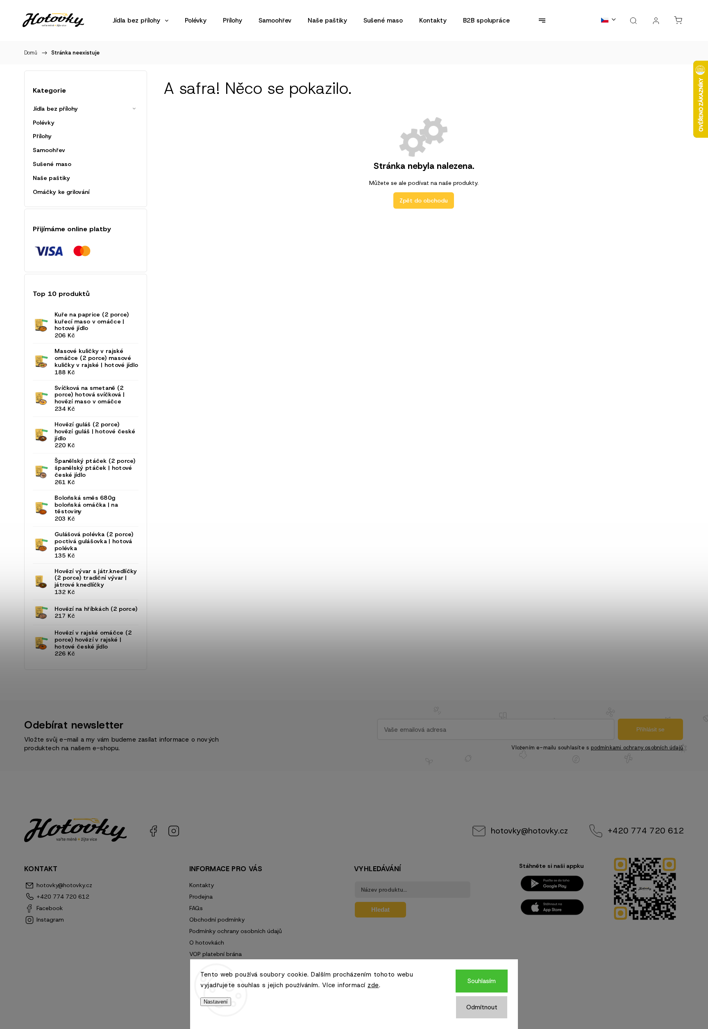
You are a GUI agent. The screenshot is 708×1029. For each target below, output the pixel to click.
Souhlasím (481, 981)
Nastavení (216, 1002)
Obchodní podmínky (217, 919)
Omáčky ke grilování (61, 192)
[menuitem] (140, 20)
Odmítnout (481, 1007)
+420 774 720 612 (646, 830)
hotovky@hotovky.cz (529, 830)
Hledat (380, 909)
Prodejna (201, 896)
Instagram (174, 831)
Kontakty (201, 885)
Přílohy (42, 136)
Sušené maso (52, 164)
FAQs (196, 908)
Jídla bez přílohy (55, 108)
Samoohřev (49, 150)
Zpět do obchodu (423, 200)
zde (373, 985)
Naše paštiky (51, 178)
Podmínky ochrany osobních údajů (235, 931)
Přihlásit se (650, 729)
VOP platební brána (215, 954)
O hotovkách (206, 942)
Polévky (43, 122)
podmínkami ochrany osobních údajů (637, 747)
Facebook (153, 831)
